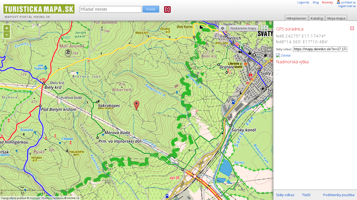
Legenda (303, 2)
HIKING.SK (42, 17)
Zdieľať (285, 55)
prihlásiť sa (348, 2)
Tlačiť (306, 194)
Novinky (327, 2)
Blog (316, 2)
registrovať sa (347, 6)
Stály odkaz (285, 194)
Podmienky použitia (338, 194)
